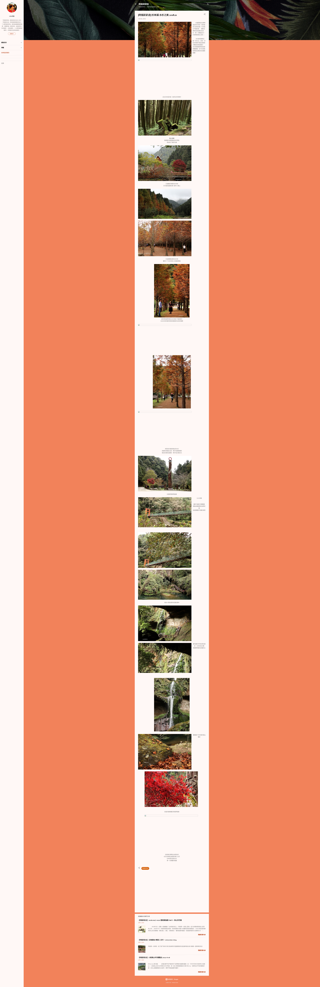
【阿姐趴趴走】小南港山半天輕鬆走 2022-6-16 (154, 957)
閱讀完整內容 (202, 934)
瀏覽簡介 (12, 33)
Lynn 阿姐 (11, 16)
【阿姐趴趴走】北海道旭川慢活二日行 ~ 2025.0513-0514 (157, 940)
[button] (205, 14)
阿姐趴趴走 (145, 868)
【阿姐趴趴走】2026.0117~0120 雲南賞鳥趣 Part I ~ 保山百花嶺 (160, 920)
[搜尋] (208, 4)
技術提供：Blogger (173, 979)
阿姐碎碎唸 (144, 4)
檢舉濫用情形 (5, 52)
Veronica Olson (175, 982)
